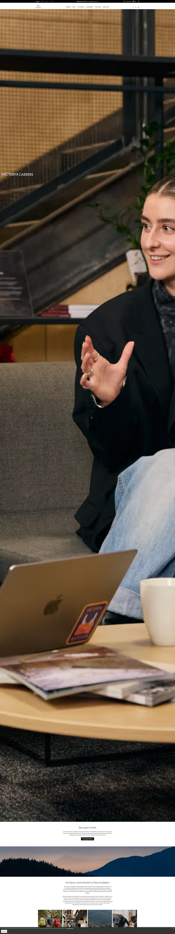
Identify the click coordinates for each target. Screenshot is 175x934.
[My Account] (136, 7)
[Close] (173, 928)
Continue (4, 931)
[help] (138, 1)
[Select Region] (134, 1)
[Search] (133, 7)
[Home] (38, 6)
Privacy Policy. (70, 928)
